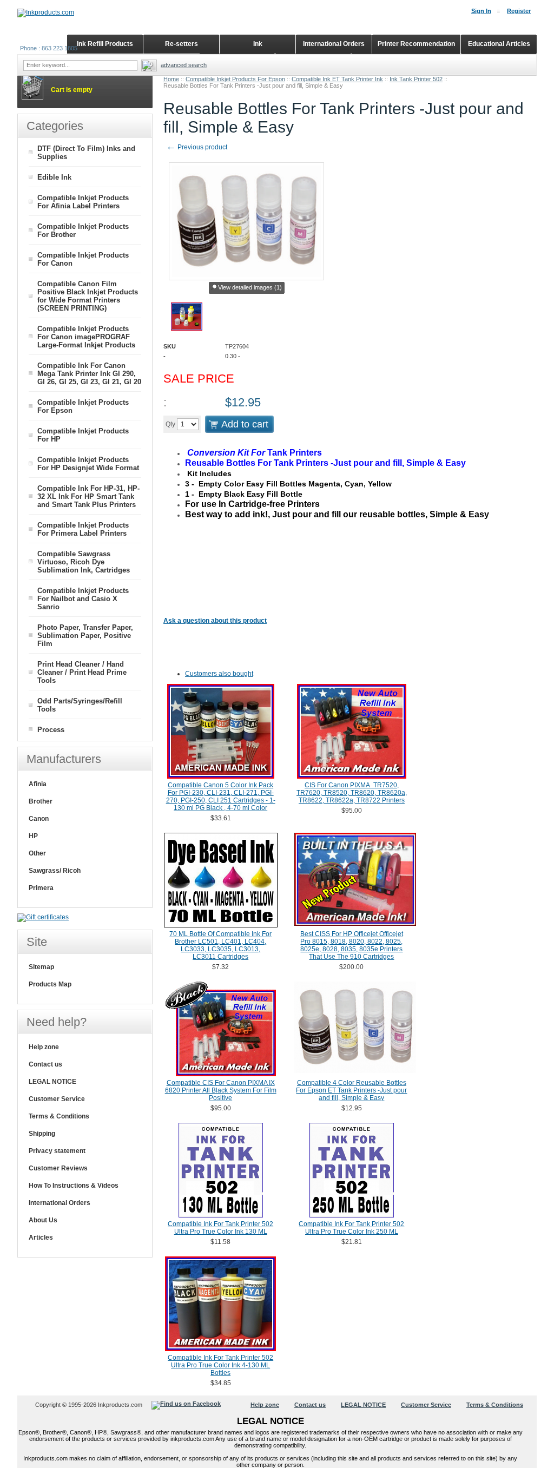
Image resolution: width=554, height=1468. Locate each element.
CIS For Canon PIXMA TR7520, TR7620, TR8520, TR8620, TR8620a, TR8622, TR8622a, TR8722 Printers (351, 792)
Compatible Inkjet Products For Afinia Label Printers (83, 202)
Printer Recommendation (416, 44)
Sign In (481, 11)
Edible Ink (54, 177)
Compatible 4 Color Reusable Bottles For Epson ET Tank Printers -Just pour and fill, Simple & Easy (351, 1090)
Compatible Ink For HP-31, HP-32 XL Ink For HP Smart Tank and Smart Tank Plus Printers (88, 496)
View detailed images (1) (250, 287)
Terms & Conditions (59, 1116)
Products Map (50, 984)
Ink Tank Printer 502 (416, 79)
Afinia (38, 784)
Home (171, 79)
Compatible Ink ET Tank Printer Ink (337, 79)
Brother (40, 801)
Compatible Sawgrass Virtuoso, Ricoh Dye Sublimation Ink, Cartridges (83, 562)
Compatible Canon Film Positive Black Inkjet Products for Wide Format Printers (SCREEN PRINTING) (87, 296)
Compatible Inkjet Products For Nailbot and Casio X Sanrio (83, 599)
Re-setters (181, 44)
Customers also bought (219, 673)
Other (37, 853)
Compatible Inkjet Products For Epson (235, 79)
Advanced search (184, 65)
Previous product (196, 147)
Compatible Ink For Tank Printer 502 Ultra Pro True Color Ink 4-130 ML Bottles (220, 1365)
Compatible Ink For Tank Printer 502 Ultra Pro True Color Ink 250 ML (351, 1227)
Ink (257, 44)
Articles (41, 1237)
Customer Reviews (58, 1168)
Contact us (45, 1064)
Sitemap (41, 967)
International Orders (59, 1203)
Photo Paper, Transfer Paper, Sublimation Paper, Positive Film (85, 635)
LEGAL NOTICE (52, 1081)
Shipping (42, 1133)
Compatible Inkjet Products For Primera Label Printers (83, 529)
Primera (41, 888)
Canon (39, 818)
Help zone (44, 1047)
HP (33, 836)
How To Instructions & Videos (73, 1185)
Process (50, 730)
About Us (43, 1220)
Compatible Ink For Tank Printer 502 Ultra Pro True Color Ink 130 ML (220, 1227)
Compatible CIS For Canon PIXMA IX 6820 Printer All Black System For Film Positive (220, 1090)
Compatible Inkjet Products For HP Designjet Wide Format (88, 464)
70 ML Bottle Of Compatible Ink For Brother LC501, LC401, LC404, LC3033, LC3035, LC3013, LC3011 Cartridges (220, 945)
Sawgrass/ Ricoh (55, 870)
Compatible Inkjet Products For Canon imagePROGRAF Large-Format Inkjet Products (86, 337)
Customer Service (57, 1099)
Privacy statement (57, 1151)
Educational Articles (499, 44)
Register (519, 11)
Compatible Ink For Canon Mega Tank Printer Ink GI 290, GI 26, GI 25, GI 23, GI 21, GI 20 (89, 373)
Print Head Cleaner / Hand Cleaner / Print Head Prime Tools (82, 672)
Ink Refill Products (105, 44)
